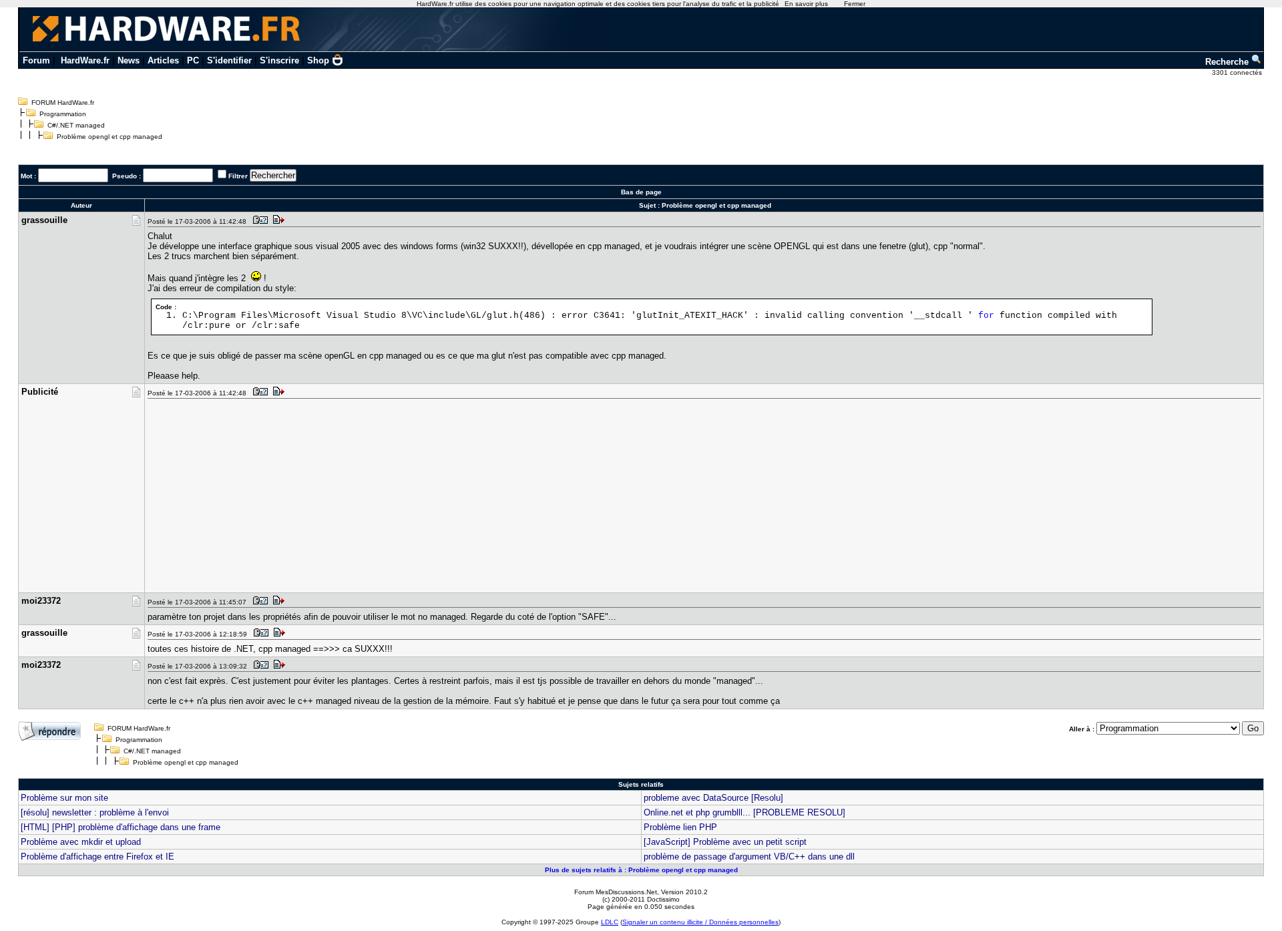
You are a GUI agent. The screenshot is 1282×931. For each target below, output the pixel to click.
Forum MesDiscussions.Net (615, 892)
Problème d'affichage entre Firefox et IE (97, 857)
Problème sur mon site (64, 798)
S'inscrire (279, 60)
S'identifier (229, 60)
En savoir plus (806, 3)
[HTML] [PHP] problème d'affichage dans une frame (120, 827)
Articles (163, 60)
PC (193, 60)
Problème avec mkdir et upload (81, 842)
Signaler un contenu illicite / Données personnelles (700, 922)
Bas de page (641, 192)
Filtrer (238, 176)
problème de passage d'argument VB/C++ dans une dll (749, 857)
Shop (318, 60)
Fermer (854, 3)
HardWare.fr (85, 60)
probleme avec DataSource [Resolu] (713, 798)
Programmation (62, 114)
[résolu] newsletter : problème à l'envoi (95, 812)
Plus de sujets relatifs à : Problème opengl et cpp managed (641, 870)
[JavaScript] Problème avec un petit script (725, 842)
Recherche (1228, 62)
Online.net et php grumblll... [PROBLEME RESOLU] (744, 812)
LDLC (609, 922)
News (129, 60)
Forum (36, 60)
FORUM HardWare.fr (62, 102)
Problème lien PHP (680, 827)
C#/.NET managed (76, 125)
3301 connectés (1238, 72)
